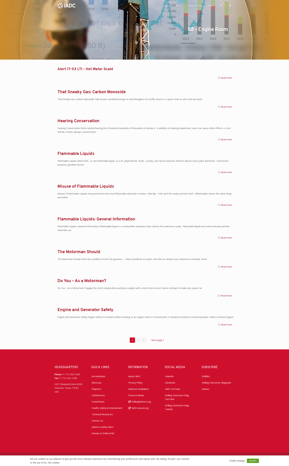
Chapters (96, 388)
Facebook (170, 382)
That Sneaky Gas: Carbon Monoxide (91, 92)
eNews (205, 388)
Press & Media (136, 395)
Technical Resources (102, 414)
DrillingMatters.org (141, 401)
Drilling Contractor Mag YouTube (177, 397)
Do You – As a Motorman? (81, 281)
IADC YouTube (172, 388)
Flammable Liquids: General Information (96, 219)
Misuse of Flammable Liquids (85, 186)
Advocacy (96, 382)
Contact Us (97, 420)
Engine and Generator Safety (85, 310)
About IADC (134, 376)
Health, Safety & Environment (107, 407)
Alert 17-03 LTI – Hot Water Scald (85, 69)
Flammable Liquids (75, 154)
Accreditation (98, 376)
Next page (156, 340)
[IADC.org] (66, 5)
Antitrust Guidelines (138, 388)
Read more (226, 77)
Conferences (98, 395)
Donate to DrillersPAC (103, 433)
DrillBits (206, 376)
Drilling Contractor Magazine (216, 382)
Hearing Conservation (78, 121)
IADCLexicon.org (140, 407)
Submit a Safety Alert (102, 426)
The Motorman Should (78, 252)
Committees (98, 401)
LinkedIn (169, 376)
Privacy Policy (135, 382)
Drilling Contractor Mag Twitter (177, 407)
